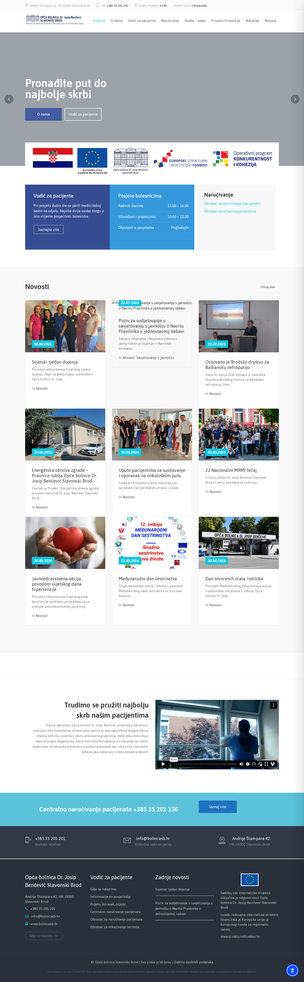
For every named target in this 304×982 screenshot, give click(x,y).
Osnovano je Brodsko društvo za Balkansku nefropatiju (237, 364)
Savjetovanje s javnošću (155, 358)
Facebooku (200, 5)
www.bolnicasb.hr (44, 924)
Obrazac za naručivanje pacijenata (232, 204)
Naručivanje (170, 20)
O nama (116, 20)
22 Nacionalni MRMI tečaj (231, 470)
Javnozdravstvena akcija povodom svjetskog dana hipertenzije (56, 584)
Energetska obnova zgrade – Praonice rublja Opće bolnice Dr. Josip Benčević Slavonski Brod (64, 475)
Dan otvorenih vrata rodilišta (234, 578)
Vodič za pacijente (142, 20)
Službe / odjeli (195, 20)
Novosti (42, 388)
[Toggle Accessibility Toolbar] (292, 970)
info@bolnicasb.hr (153, 838)
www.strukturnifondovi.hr (240, 936)
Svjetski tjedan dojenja (55, 362)
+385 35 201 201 (180, 666)
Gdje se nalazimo (41, 936)
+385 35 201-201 (117, 5)
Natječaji (252, 20)
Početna (99, 20)
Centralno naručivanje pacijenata (115, 912)
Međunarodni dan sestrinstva (148, 578)
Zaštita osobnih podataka (193, 962)
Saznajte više (48, 230)
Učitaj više (268, 287)
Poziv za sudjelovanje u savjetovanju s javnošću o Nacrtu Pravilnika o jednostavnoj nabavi (151, 326)
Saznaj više (218, 807)
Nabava (270, 20)
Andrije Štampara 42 (251, 838)
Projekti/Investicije (225, 20)
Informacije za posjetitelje (110, 896)
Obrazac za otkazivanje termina (230, 211)
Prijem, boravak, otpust (108, 904)
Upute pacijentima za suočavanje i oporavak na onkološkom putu (152, 473)
